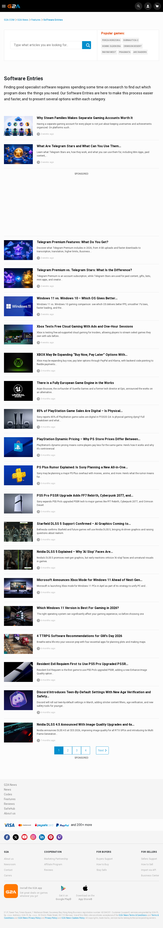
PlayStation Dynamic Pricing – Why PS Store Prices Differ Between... (88, 439)
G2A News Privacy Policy (29, 918)
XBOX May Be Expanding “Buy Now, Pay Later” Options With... (82, 355)
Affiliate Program (53, 864)
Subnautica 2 (130, 40)
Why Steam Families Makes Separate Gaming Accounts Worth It (85, 118)
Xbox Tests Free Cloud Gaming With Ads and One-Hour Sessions (85, 326)
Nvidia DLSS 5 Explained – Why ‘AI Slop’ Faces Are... (75, 552)
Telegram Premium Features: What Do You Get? (72, 242)
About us (10, 813)
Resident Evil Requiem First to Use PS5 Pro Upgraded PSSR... (82, 664)
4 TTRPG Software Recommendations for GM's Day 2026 (79, 636)
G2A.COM (9, 19)
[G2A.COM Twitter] (16, 837)
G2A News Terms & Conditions (133, 915)
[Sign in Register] (148, 6)
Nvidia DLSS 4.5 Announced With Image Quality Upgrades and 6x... (85, 724)
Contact (8, 870)
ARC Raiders (140, 52)
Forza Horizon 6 (111, 40)
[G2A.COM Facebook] (7, 837)
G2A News (22, 19)
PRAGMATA (124, 52)
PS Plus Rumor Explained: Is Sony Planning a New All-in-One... (82, 467)
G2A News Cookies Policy (72, 918)
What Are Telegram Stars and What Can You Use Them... (79, 146)
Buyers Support (104, 858)
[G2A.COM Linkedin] (42, 837)
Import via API (148, 870)
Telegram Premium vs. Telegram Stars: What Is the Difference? (84, 270)
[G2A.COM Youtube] (24, 837)
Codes (8, 794)
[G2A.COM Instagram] (33, 837)
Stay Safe (101, 870)
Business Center (150, 875)
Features (36, 19)
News (7, 789)
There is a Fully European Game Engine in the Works (75, 383)
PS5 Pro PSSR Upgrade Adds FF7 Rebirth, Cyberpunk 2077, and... (85, 495)
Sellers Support (149, 858)
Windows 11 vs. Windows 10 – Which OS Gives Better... (77, 298)
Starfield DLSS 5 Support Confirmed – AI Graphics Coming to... (84, 524)
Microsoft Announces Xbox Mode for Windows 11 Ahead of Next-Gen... (89, 580)
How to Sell (147, 864)
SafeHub (9, 808)
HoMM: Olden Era (111, 46)
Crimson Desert (133, 46)
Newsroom (10, 864)
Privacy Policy (51, 918)
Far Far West (109, 52)
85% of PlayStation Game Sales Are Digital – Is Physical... (80, 411)
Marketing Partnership (56, 858)
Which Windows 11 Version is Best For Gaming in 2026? (78, 608)
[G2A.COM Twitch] (59, 837)
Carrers (8, 875)
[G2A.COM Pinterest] (51, 837)
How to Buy (102, 864)
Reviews (9, 803)
